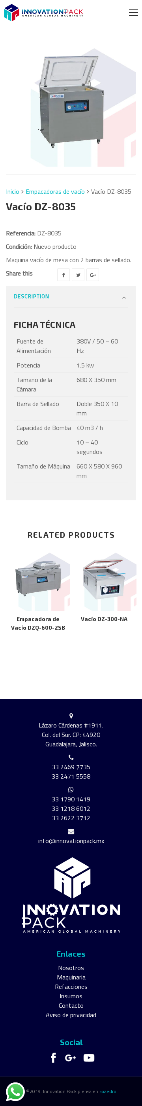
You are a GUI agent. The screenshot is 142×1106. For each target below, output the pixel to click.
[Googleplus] (92, 274)
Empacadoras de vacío (55, 191)
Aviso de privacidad (71, 1015)
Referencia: (21, 233)
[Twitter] (78, 274)
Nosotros (71, 967)
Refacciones (71, 986)
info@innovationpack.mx (71, 840)
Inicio (12, 191)
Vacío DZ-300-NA (104, 618)
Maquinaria (71, 977)
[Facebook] (63, 274)
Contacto (71, 1005)
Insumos (71, 996)
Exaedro (107, 1091)
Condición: (19, 246)
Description (31, 296)
